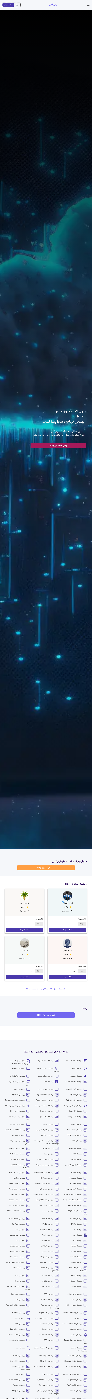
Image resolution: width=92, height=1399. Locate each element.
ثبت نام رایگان (8, 5)
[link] (76, 1061)
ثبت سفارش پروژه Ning (46, 867)
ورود (16, 5)
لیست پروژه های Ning (46, 1015)
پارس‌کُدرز (53, 5)
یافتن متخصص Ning (58, 445)
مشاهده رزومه (67, 930)
